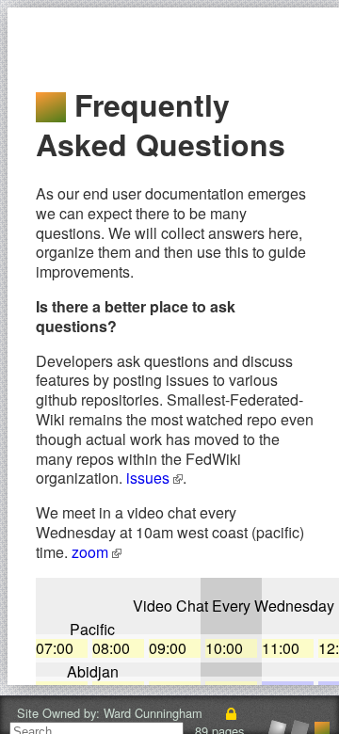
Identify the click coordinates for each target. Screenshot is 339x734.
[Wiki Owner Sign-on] (231, 713)
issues (149, 477)
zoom (92, 552)
